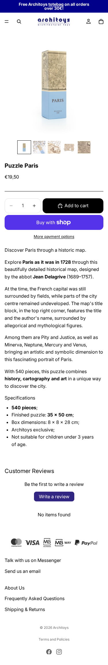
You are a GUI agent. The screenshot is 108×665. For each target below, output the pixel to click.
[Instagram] (59, 651)
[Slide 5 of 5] (84, 147)
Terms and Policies (54, 639)
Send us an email (23, 571)
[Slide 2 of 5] (39, 147)
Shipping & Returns (25, 609)
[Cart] (101, 21)
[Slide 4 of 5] (69, 147)
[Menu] (6, 21)
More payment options (54, 236)
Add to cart (76, 205)
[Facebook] (49, 651)
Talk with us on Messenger (33, 560)
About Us (14, 587)
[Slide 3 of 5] (54, 147)
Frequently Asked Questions (35, 598)
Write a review (54, 496)
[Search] (19, 21)
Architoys (61, 627)
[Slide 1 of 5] (24, 147)
